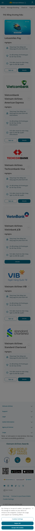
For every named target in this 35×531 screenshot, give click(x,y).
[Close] (33, 508)
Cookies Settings (17, 519)
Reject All (17, 523)
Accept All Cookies (18, 528)
